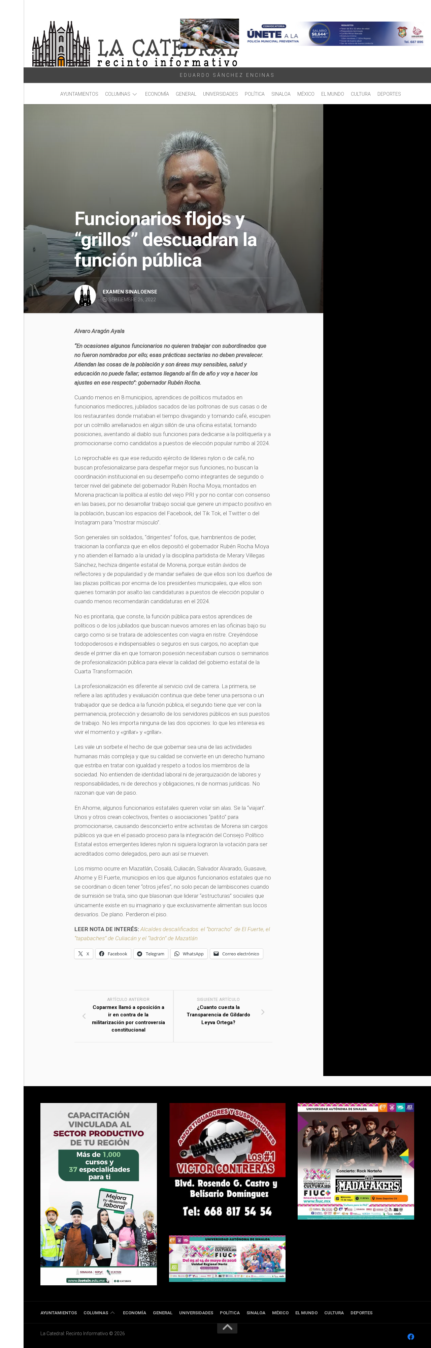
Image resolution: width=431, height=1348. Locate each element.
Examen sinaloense (130, 292)
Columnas (117, 94)
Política (255, 94)
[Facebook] (410, 1337)
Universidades (220, 94)
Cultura (361, 94)
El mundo (332, 94)
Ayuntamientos (79, 94)
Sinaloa (281, 94)
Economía (157, 94)
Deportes (389, 94)
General (186, 94)
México (305, 94)
